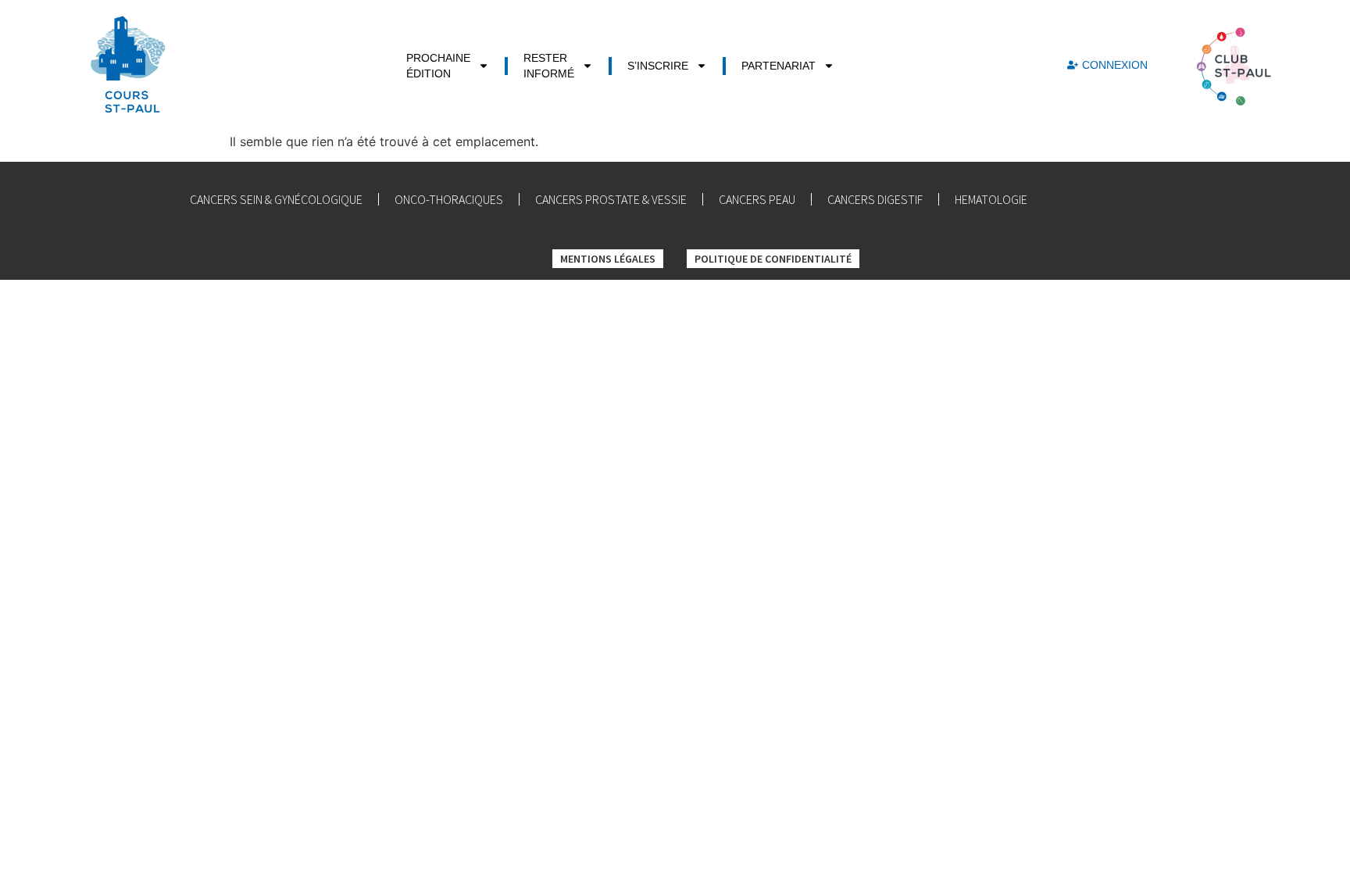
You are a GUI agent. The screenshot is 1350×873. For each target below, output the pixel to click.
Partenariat (778, 65)
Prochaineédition (438, 66)
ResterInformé (548, 66)
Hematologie (991, 199)
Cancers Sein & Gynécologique (276, 199)
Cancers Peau (757, 199)
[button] (1107, 66)
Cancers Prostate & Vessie (611, 199)
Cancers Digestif (875, 199)
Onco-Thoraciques (449, 199)
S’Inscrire (657, 65)
